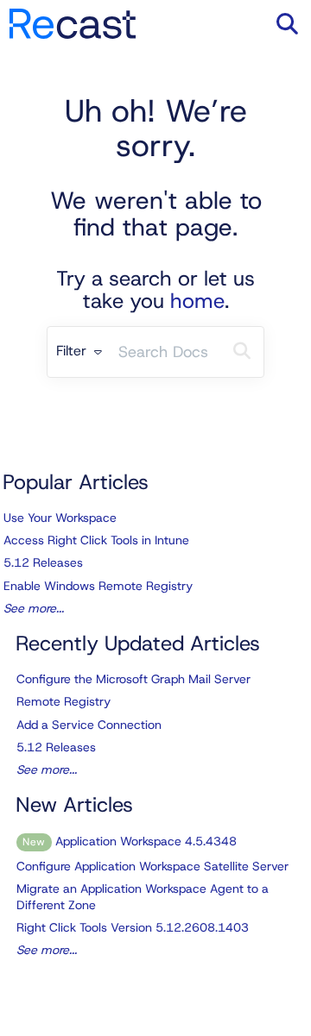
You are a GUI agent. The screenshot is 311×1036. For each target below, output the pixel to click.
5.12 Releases (43, 562)
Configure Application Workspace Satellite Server (152, 866)
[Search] (241, 352)
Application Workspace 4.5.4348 (129, 841)
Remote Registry (63, 701)
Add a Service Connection (89, 724)
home (197, 301)
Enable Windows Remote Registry (98, 585)
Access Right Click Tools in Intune (96, 540)
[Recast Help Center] (72, 15)
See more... (33, 608)
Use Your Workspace (60, 517)
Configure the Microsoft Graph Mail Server (133, 679)
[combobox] (165, 352)
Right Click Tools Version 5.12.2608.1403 (132, 927)
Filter (73, 351)
